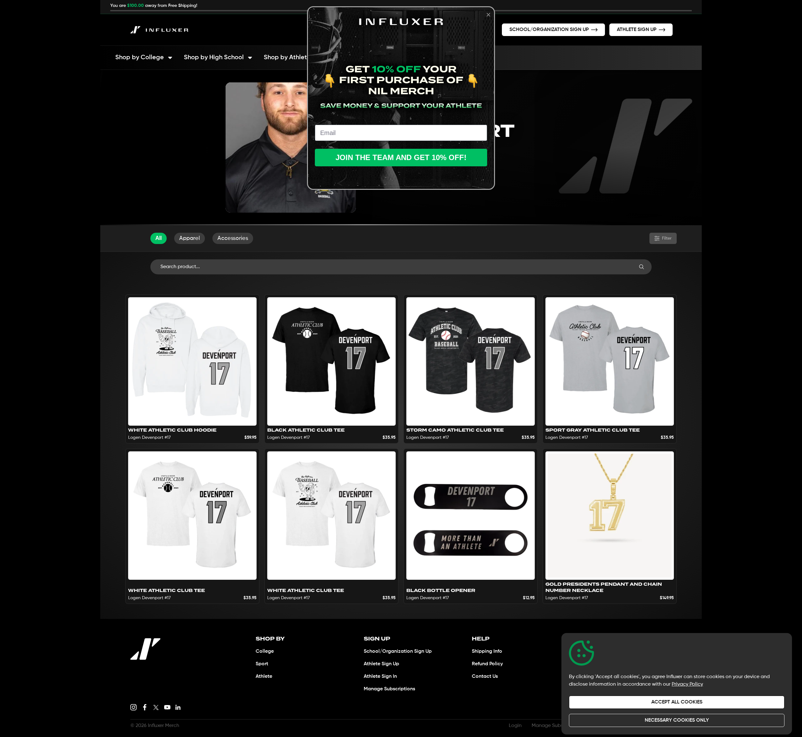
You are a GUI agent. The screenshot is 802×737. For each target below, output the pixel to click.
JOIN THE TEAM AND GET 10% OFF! (401, 157)
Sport (262, 664)
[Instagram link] (133, 707)
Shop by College (139, 57)
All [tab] (158, 238)
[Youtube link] (167, 707)
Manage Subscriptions (389, 689)
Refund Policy (487, 664)
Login (515, 725)
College (265, 651)
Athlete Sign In (380, 676)
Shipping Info (487, 651)
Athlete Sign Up (381, 664)
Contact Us (485, 676)
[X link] (156, 707)
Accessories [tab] (232, 238)
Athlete (264, 676)
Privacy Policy (687, 684)
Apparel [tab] (189, 238)
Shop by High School (214, 57)
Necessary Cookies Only (677, 720)
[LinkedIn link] (177, 707)
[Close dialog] (488, 14)
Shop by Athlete (287, 57)
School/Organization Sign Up (398, 651)
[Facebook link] (145, 707)
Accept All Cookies (676, 702)
